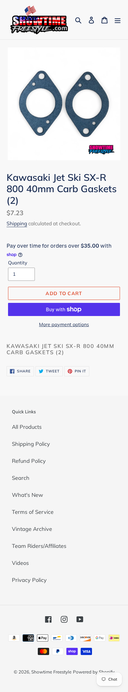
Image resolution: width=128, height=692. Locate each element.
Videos (20, 563)
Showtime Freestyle (51, 672)
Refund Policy (29, 460)
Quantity (17, 263)
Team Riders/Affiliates (39, 545)
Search (20, 477)
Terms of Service (33, 511)
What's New (27, 494)
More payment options (64, 324)
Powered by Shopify (94, 672)
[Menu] (117, 20)
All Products (27, 426)
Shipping (17, 223)
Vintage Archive (32, 528)
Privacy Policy (29, 580)
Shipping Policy (31, 443)
